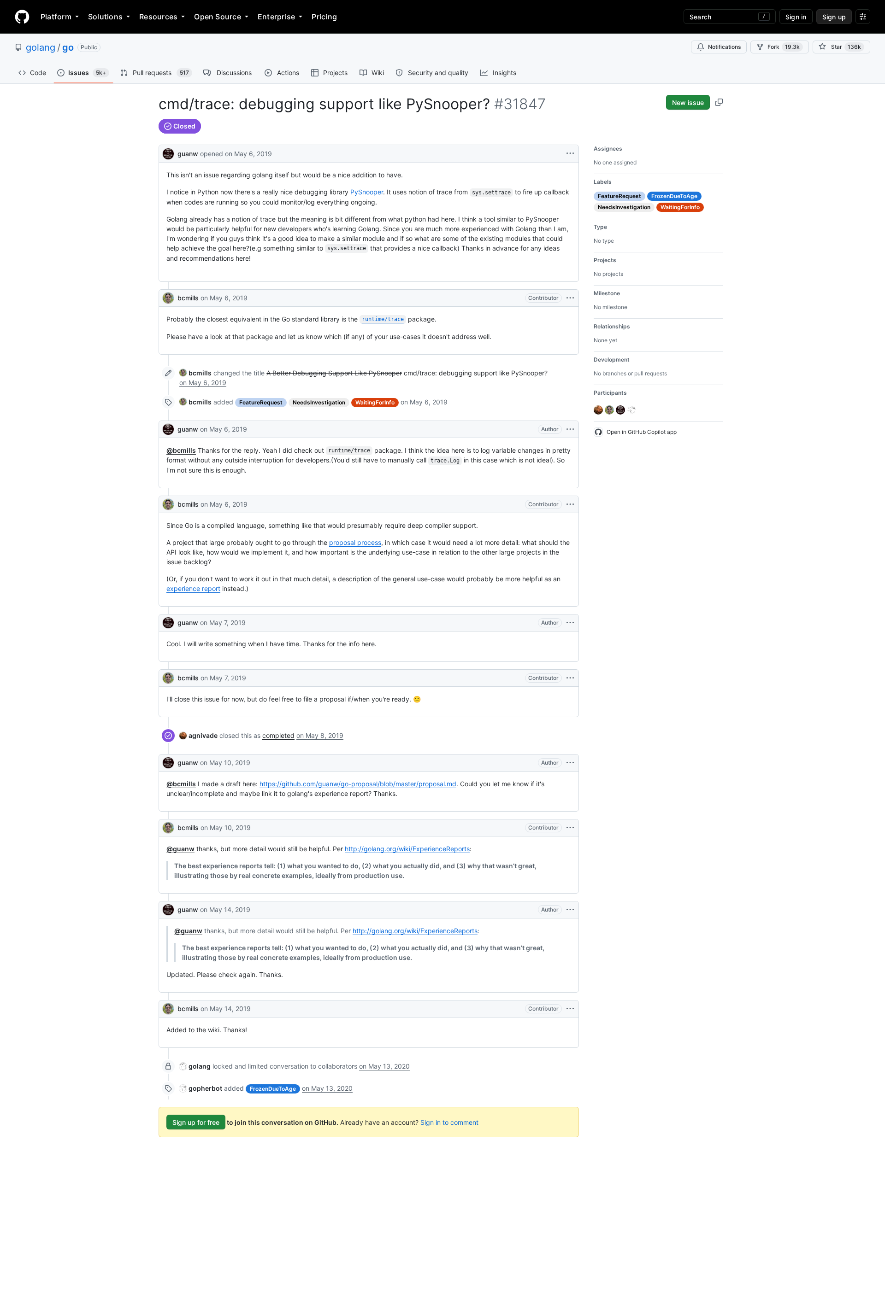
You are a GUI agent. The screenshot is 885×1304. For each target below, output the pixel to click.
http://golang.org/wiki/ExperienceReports (407, 849)
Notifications (724, 46)
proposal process (355, 542)
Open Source (217, 16)
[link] (195, 373)
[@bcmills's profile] (168, 298)
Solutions (105, 16)
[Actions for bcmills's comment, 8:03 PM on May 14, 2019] (570, 1008)
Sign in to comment (449, 1122)
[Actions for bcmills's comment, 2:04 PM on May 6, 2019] (570, 298)
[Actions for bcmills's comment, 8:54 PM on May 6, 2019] (570, 504)
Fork (783, 46)
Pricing (324, 16)
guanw (187, 154)
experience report (193, 588)
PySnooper (366, 192)
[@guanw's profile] (168, 153)
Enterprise (276, 16)
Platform (56, 16)
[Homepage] (22, 16)
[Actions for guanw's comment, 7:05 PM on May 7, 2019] (570, 622)
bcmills (188, 298)
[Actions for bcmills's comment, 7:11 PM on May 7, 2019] (570, 678)
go (68, 47)
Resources (158, 16)
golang (40, 47)
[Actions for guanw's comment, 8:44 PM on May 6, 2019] (570, 429)
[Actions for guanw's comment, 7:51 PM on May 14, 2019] (570, 909)
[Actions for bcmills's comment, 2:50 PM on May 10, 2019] (570, 827)
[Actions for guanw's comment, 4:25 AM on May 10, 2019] (570, 762)
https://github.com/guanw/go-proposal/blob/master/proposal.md (358, 784)
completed (278, 735)
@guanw (180, 849)
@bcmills (181, 450)
